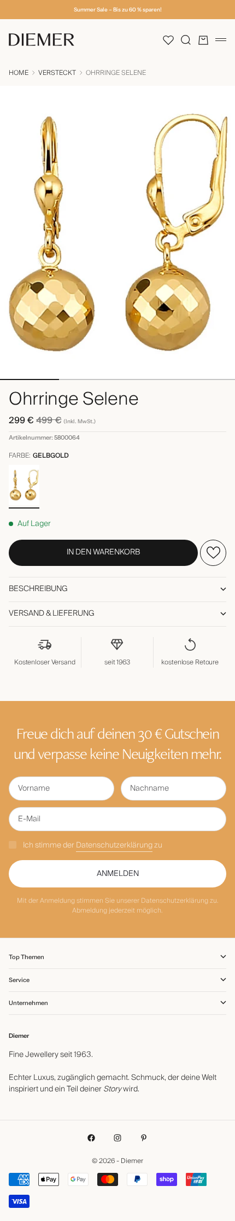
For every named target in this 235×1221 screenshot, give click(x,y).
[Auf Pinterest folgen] (143, 1138)
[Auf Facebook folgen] (91, 1138)
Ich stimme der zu (92, 845)
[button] (168, 39)
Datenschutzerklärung (114, 845)
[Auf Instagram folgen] (117, 1138)
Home (18, 73)
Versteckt (57, 73)
